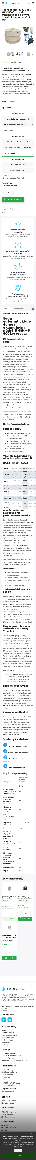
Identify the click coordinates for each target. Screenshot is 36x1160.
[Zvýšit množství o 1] (13, 193)
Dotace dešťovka (8, 1037)
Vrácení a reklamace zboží (11, 1055)
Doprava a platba (8, 1053)
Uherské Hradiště (9, 1127)
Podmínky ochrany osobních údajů (14, 1060)
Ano (20, 791)
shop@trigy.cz (8, 1103)
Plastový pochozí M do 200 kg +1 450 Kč (18, 125)
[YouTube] (10, 1019)
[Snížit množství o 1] (4, 193)
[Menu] (3, 3)
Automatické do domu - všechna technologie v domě (23, 782)
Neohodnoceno (15, 62)
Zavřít (31, 215)
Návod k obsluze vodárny (18, 753)
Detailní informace (8, 101)
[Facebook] (4, 1019)
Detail (11, 918)
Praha (5, 1125)
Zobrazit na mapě (9, 1117)
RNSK (20, 828)
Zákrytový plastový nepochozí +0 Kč (18, 119)
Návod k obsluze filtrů (17, 768)
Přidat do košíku (15, 199)
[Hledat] (29, 3)
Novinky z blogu (7, 1040)
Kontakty (5, 1045)
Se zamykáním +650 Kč (18, 170)
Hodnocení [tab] (18, 309)
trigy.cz (4, 1010)
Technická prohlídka (9, 1035)
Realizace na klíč (8, 1033)
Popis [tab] (6, 309)
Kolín (5, 1130)
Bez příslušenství (18, 114)
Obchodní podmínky (9, 1058)
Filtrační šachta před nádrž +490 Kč (18, 147)
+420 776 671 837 (9, 1100)
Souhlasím (18, 1155)
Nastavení (18, 1150)
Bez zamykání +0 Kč (18, 165)
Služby (4, 1030)
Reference (5, 1042)
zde (21, 1147)
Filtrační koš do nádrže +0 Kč (18, 142)
